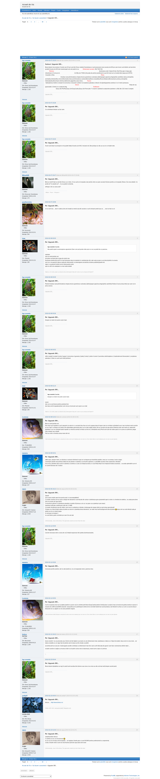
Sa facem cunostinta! (39, 18)
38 (42, 22)
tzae (23, 238)
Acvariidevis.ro (26, 10)
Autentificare (74, 10)
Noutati (40, 10)
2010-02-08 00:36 (50, 313)
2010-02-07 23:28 (50, 103)
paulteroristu (27, 202)
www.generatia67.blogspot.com (63, 708)
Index (34, 10)
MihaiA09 (25, 175)
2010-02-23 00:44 (50, 659)
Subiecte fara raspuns (131, 13)
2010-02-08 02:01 (50, 453)
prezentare (24, 770)
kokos (24, 634)
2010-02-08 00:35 (50, 277)
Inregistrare (65, 10)
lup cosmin (26, 60)
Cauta (59, 10)
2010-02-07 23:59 (50, 202)
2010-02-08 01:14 (50, 386)
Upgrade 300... (49, 94)
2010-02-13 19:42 (50, 634)
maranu (25, 453)
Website (24, 99)
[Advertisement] (80, 39)
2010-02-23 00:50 (50, 695)
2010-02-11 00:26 (50, 562)
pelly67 (25, 696)
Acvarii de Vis (28, 4)
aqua (24, 489)
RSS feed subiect (133, 57)
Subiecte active (119, 13)
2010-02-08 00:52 (50, 349)
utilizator (31, 770)
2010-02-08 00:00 (50, 238)
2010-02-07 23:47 (50, 175)
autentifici (103, 22)
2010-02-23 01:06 (50, 730)
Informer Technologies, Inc (132, 775)
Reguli (53, 10)
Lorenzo (25, 417)
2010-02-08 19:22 (50, 489)
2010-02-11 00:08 (50, 526)
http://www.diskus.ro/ (57, 702)
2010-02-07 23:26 (50, 60)
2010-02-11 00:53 (50, 598)
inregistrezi (115, 22)
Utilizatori (46, 10)
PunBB (113, 775)
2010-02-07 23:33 (50, 139)
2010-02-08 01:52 (50, 417)
